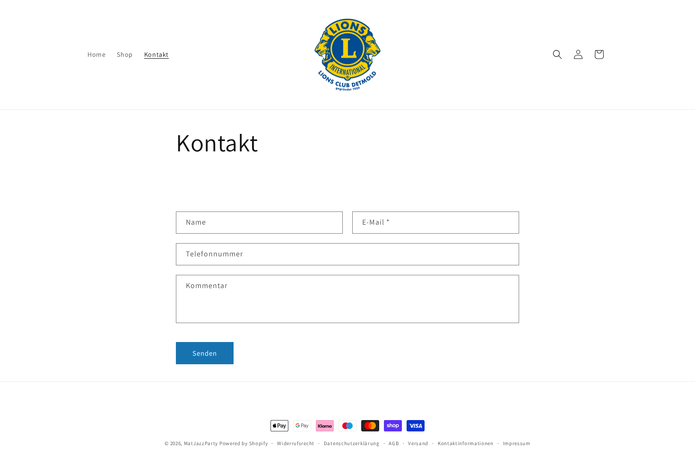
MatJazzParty (201, 443)
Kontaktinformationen (466, 443)
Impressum (516, 443)
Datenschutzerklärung (352, 443)
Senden (204, 353)
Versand (418, 443)
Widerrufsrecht (295, 443)
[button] (557, 54)
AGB (394, 443)
